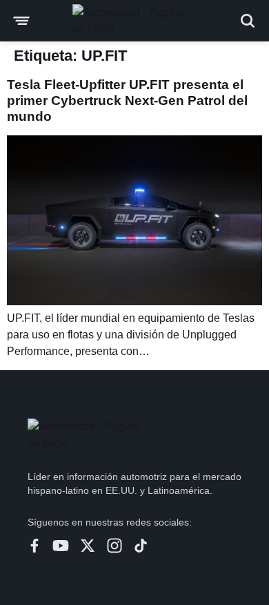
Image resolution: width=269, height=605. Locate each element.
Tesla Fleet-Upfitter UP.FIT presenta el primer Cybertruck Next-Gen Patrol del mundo (127, 100)
